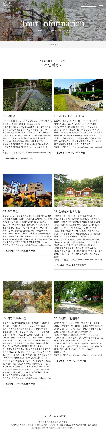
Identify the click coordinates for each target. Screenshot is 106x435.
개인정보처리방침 (79, 425)
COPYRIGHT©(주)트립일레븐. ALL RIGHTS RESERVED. (52, 428)
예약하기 (88, 4)
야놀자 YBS (90, 425)
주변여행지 (53, 44)
